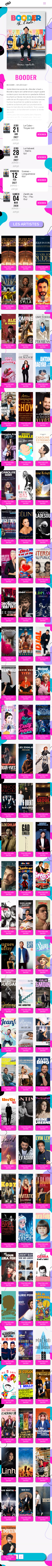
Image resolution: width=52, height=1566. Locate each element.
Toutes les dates (9, 268)
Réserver (42, 134)
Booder (6, 180)
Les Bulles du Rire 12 (6, 134)
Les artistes (26, 224)
